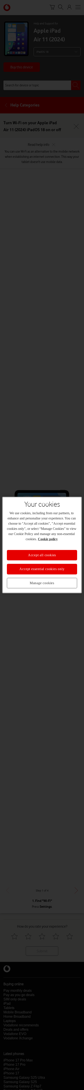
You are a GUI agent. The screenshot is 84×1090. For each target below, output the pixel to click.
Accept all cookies (42, 555)
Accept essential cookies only (41, 569)
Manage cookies (42, 583)
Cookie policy (48, 539)
